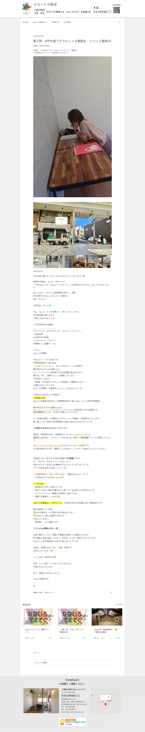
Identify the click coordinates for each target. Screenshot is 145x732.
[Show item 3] (65, 261)
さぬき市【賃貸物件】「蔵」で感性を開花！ (106, 630)
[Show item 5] (91, 261)
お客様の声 (55, 22)
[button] (120, 22)
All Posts (25, 22)
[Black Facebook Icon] (94, 7)
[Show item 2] (52, 261)
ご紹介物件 (67, 22)
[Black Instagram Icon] (97, 7)
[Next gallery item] (109, 228)
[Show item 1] (39, 261)
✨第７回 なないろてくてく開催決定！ (72, 630)
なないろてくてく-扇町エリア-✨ (37, 630)
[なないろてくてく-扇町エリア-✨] (38, 617)
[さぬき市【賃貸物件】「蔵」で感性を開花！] (107, 617)
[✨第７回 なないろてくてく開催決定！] (72, 617)
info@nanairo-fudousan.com (74, 712)
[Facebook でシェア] (34, 586)
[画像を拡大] (72, 228)
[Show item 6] (104, 261)
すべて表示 (118, 604)
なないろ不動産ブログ (40, 22)
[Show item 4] (78, 261)
